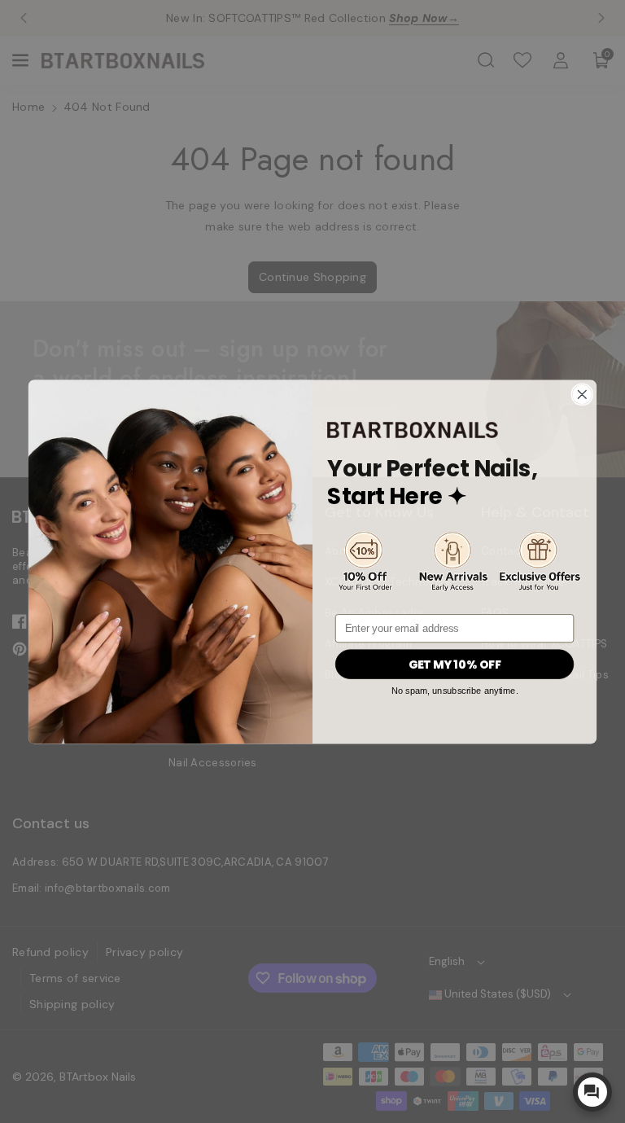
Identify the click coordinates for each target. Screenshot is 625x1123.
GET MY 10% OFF (455, 664)
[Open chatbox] (592, 1092)
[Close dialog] (582, 394)
